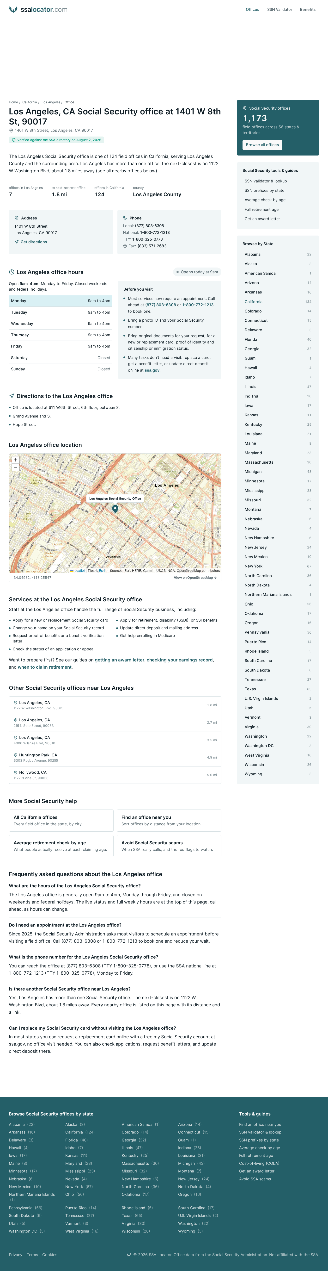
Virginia (134, 1223)
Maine (18, 1163)
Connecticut (194, 1132)
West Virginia (82, 1231)
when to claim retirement (45, 667)
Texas (132, 1215)
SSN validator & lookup (266, 181)
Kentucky (135, 1155)
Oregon (189, 1194)
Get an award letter (262, 218)
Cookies (49, 1254)
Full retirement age (262, 209)
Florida (76, 1140)
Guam (187, 1140)
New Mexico (25, 1186)
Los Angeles (51, 102)
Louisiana (191, 1155)
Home (13, 102)
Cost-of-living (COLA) (259, 1163)
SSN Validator (279, 9)
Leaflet (79, 570)
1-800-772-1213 (155, 232)
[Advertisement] (164, 55)
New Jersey (194, 1179)
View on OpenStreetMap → (195, 577)
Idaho (74, 1147)
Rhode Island (137, 1207)
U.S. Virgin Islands (198, 1215)
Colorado (135, 1132)
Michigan (191, 1163)
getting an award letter (119, 659)
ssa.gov (152, 370)
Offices (252, 9)
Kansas (76, 1155)
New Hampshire (140, 1179)
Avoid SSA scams (255, 1179)
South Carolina (196, 1207)
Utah (17, 1223)
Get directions (34, 241)
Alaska (75, 1124)
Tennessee (79, 1215)
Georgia (134, 1140)
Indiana (189, 1147)
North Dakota (194, 1186)
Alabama (22, 1124)
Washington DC (27, 1231)
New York (79, 1186)
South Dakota (25, 1215)
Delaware (21, 1140)
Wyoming (190, 1231)
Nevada (76, 1179)
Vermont (76, 1223)
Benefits (308, 9)
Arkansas (22, 1132)
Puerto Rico (80, 1207)
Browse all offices (262, 144)
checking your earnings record (180, 659)
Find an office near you (260, 1124)
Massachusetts (140, 1163)
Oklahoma (136, 1194)
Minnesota (23, 1171)
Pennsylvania (26, 1207)
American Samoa (141, 1124)
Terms (32, 1254)
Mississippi (80, 1171)
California (29, 102)
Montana (189, 1171)
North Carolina (140, 1186)
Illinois (132, 1147)
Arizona (190, 1124)
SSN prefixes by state (264, 190)
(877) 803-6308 (149, 225)
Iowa (18, 1155)
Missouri (134, 1171)
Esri (102, 570)
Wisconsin (136, 1231)
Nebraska (21, 1179)
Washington (194, 1223)
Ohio (74, 1194)
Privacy (15, 1254)
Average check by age (265, 199)
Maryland (78, 1163)
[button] (115, 509)
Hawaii (19, 1147)
